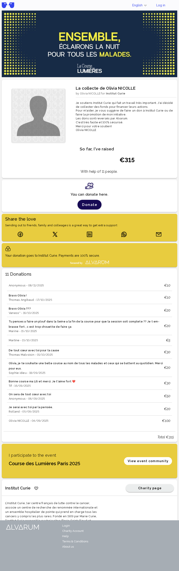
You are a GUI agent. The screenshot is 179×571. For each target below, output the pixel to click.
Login (66, 525)
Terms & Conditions (75, 541)
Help (65, 536)
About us (68, 546)
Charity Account (73, 531)
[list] (89, 353)
